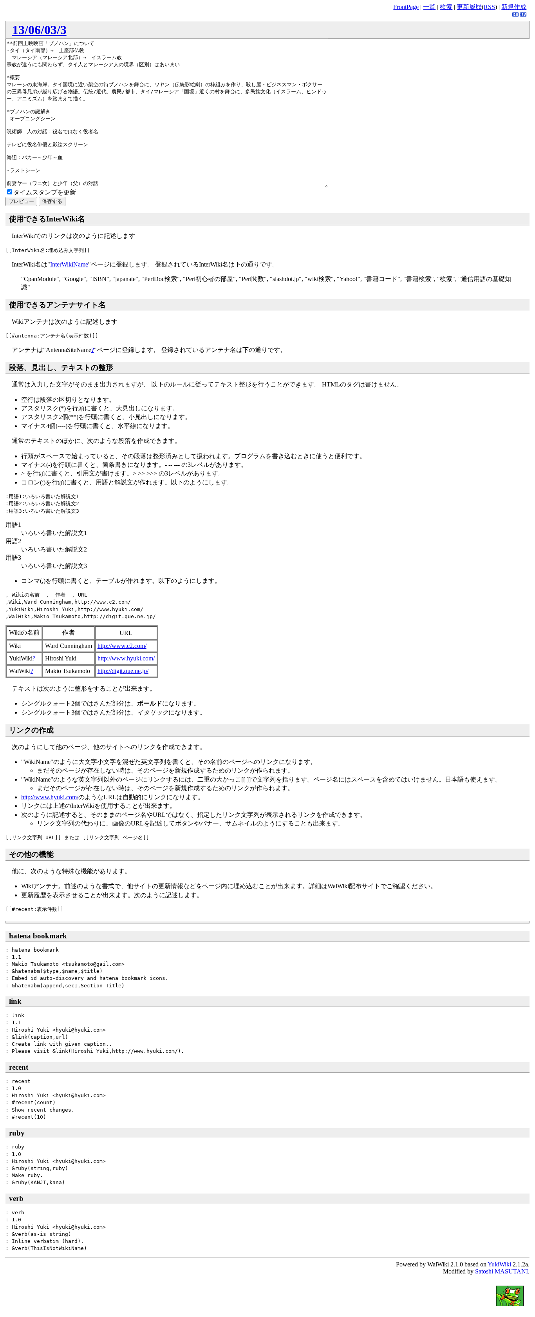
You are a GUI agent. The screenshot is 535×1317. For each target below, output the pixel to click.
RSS (489, 7)
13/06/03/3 (39, 30)
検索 (446, 7)
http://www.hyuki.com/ (126, 658)
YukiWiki (499, 1264)
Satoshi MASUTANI (501, 1271)
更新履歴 (469, 7)
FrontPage (406, 7)
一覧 (429, 7)
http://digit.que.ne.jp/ (123, 671)
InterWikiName (69, 264)
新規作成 (513, 7)
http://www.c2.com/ (122, 645)
